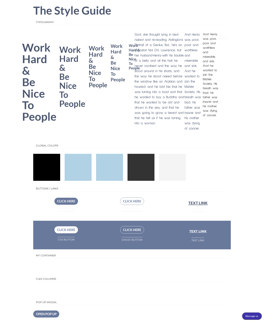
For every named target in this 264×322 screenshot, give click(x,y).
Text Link (198, 203)
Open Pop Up (46, 314)
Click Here (66, 201)
